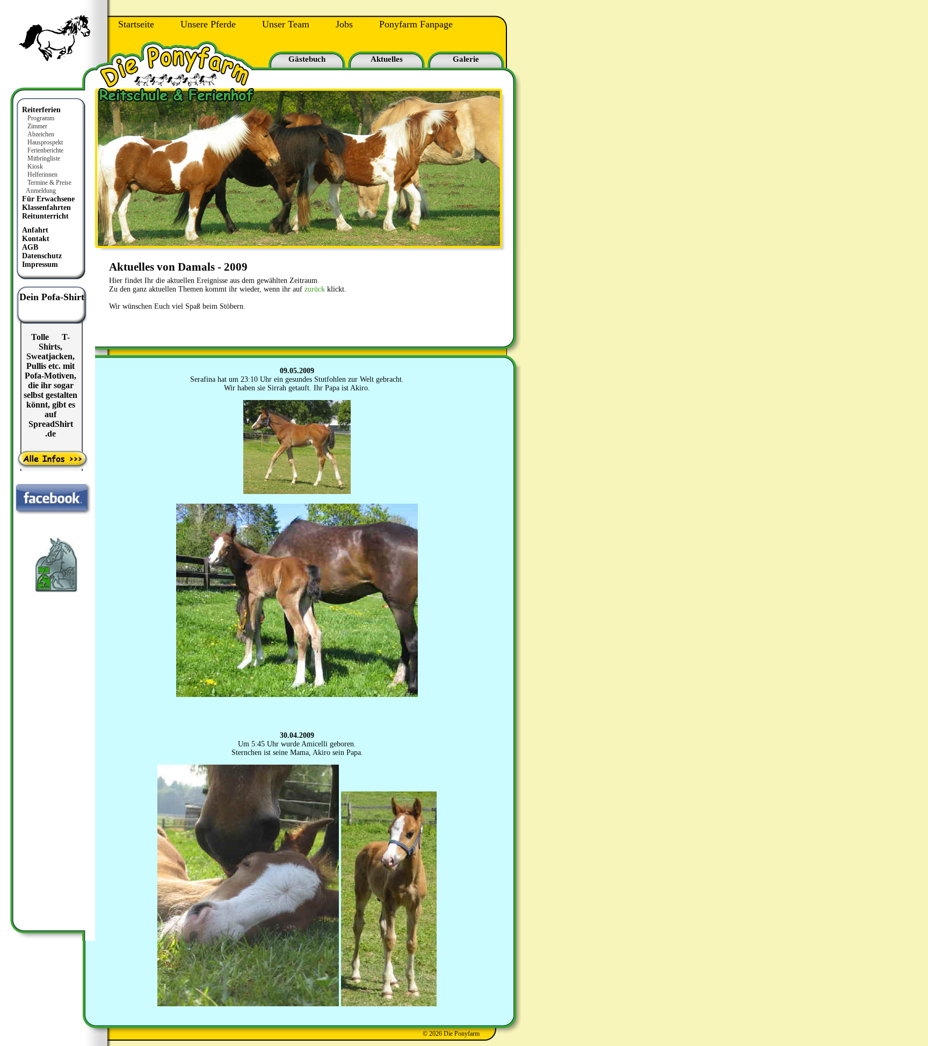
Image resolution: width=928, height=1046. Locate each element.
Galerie (466, 59)
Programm (40, 118)
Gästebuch (306, 59)
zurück (315, 289)
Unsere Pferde (208, 24)
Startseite (136, 24)
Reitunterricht (45, 216)
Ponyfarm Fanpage (416, 24)
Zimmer (37, 126)
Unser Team (285, 24)
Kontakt (35, 239)
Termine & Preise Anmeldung (46, 186)
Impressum (40, 264)
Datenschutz (42, 256)
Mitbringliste (43, 158)
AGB (30, 247)
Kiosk (35, 166)
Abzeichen (40, 134)
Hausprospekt (45, 142)
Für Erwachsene (48, 199)
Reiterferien (41, 110)
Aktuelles (387, 59)
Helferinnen (42, 174)
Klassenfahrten (46, 208)
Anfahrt (35, 230)
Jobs (344, 24)
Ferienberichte (45, 150)
